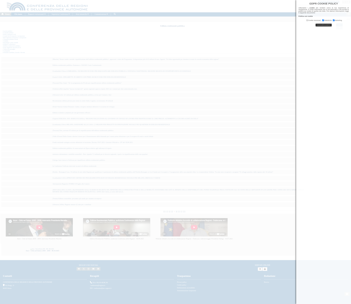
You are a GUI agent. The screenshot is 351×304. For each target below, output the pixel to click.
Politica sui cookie (305, 16)
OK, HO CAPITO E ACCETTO (323, 25)
